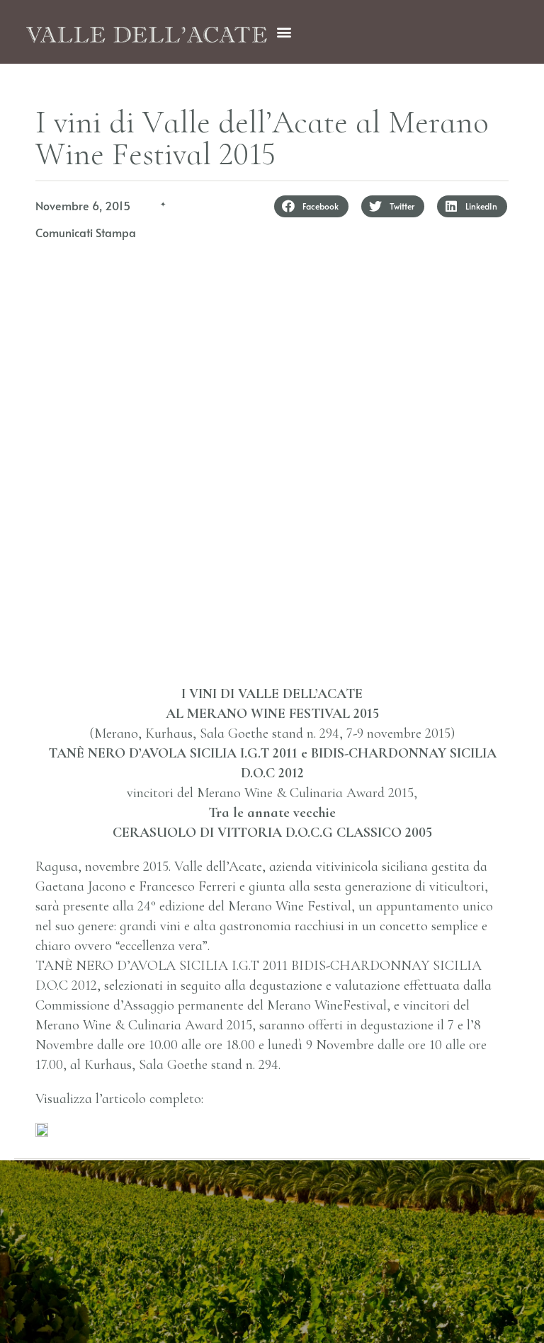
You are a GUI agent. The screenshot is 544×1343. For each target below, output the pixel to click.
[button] (283, 32)
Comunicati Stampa (85, 232)
